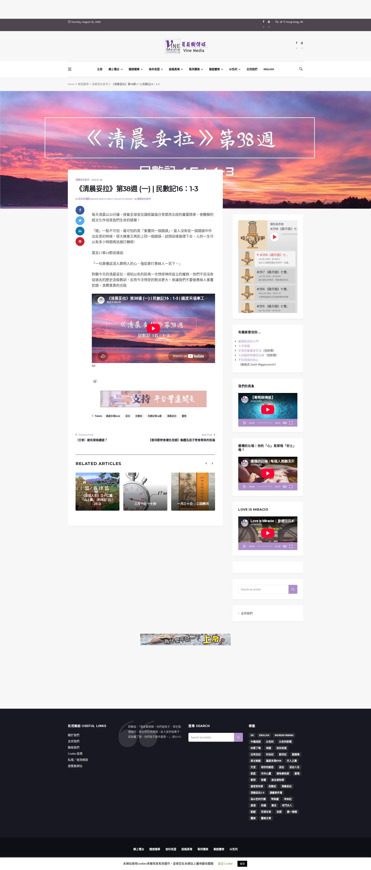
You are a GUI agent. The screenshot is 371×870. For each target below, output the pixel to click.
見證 (279, 811)
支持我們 (252, 69)
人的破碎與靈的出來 (251, 355)
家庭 (253, 773)
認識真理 (174, 69)
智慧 (263, 780)
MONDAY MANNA (284, 735)
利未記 (270, 754)
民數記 (138, 416)
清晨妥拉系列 (100, 84)
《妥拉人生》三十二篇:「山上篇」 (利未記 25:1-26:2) (97, 500)
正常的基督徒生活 (249, 350)
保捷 (268, 748)
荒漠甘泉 (266, 811)
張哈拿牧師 (283, 773)
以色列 (233, 69)
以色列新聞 (285, 741)
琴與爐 (275, 799)
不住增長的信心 (248, 360)
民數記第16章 (155, 416)
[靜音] (285, 423)
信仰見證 (154, 69)
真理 (253, 805)
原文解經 (256, 760)
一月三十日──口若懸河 (193, 504)
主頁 (99, 69)
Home (71, 84)
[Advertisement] (185, 8)
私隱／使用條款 (78, 760)
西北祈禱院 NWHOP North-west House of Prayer (105, 198)
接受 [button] (242, 863)
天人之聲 (292, 760)
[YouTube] (269, 25)
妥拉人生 (294, 767)
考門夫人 (287, 805)
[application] (267, 410)
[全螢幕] (291, 423)
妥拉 (127, 416)
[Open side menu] (69, 69)
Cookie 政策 (75, 753)
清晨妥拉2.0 (257, 792)
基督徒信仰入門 (248, 341)
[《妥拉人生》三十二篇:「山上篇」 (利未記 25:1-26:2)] (97, 492)
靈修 (184, 416)
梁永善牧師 (277, 780)
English (264, 735)
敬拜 (253, 780)
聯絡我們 (73, 747)
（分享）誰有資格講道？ (91, 440)
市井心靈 (266, 773)
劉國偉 (296, 754)
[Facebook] (263, 25)
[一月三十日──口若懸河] (193, 492)
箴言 (274, 805)
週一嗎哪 (292, 811)
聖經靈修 (214, 69)
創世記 (283, 754)
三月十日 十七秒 (145, 504)
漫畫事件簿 (276, 792)
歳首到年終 (257, 786)
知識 (263, 805)
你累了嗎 (256, 748)
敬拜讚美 (194, 69)
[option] (267, 258)
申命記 (288, 799)
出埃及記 (256, 754)
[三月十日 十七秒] (145, 492)
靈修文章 (266, 818)
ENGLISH (269, 69)
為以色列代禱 (258, 799)
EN (252, 735)
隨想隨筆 (134, 69)
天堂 (253, 767)
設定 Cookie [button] (225, 863)
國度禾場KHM (113, 416)
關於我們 (73, 735)
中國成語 (256, 741)
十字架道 (244, 346)
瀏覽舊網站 (75, 766)
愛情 (297, 773)
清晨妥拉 (171, 416)
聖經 (253, 811)
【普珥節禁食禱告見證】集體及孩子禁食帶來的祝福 (181, 440)
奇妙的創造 (267, 767)
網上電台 (114, 69)
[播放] (245, 423)
